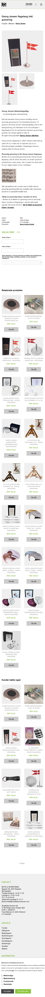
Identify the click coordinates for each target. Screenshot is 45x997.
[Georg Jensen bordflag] (10, 97)
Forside (4, 23)
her (13, 970)
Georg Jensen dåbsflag (29, 135)
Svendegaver (6, 938)
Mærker (4, 948)
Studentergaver (7, 935)
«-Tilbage (22, 863)
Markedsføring (9, 978)
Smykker (5, 946)
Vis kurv (29, 4)
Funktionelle (9, 981)
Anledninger (6, 943)
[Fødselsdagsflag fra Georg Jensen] (10, 81)
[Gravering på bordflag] (27, 81)
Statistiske (8, 984)
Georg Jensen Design (27, 224)
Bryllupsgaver (7, 933)
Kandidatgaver (7, 941)
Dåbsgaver (6, 930)
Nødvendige (8, 975)
